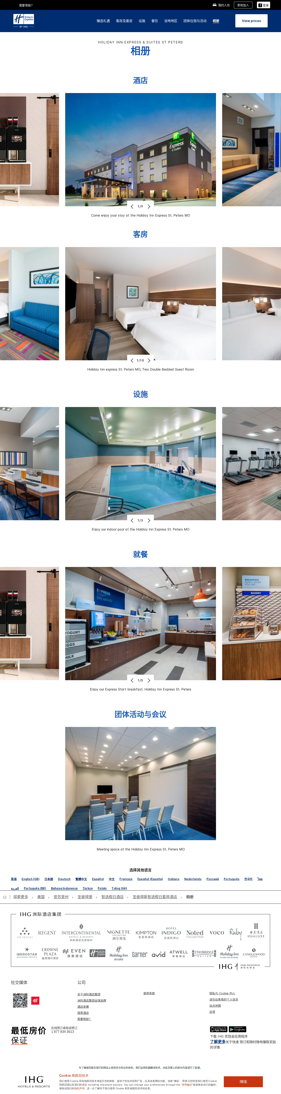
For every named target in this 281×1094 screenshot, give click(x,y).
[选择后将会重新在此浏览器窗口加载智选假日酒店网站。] (97, 953)
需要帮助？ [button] (26, 5)
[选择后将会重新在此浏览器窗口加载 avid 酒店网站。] (158, 953)
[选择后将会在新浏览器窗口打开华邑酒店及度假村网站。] (256, 932)
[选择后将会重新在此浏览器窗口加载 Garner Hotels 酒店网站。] (139, 953)
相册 (216, 21)
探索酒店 (83, 1013)
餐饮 (154, 21)
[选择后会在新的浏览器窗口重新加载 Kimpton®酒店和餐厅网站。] (146, 932)
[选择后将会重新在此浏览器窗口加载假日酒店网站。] (119, 953)
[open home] (6, 897)
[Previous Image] (132, 206)
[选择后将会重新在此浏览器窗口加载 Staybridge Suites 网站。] (204, 953)
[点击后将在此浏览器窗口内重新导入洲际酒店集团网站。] (40, 914)
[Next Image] (148, 206)
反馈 (212, 1012)
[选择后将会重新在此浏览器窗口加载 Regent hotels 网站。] (47, 932)
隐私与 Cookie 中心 (222, 993)
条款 (84, 1084)
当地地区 (170, 21)
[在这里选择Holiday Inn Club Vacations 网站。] (229, 953)
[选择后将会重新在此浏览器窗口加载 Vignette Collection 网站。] (118, 931)
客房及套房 (124, 21)
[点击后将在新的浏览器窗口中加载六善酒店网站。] (25, 932)
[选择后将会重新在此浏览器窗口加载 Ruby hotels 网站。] (236, 932)
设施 (142, 21)
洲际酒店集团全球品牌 (91, 1000)
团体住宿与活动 (195, 21)
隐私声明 (79, 1088)
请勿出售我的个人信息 (223, 999)
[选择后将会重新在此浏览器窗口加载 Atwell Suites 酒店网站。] (179, 953)
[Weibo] (35, 1001)
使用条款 (149, 993)
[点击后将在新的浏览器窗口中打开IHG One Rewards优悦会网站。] (239, 966)
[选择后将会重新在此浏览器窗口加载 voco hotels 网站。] (216, 932)
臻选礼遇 (103, 21)
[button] (263, 5)
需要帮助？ (84, 1019)
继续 (243, 1082)
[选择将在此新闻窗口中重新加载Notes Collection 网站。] (195, 932)
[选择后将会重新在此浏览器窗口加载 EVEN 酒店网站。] (74, 953)
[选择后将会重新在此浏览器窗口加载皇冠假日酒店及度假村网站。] (50, 953)
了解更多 (218, 1042)
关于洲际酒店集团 (88, 994)
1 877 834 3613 (62, 1031)
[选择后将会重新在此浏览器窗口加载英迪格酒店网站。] (171, 932)
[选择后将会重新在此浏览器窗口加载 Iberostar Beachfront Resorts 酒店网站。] (27, 953)
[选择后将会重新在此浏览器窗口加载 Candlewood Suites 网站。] (254, 953)
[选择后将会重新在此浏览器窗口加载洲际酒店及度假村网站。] (81, 932)
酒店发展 (83, 1006)
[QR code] (20, 1000)
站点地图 (215, 1005)
